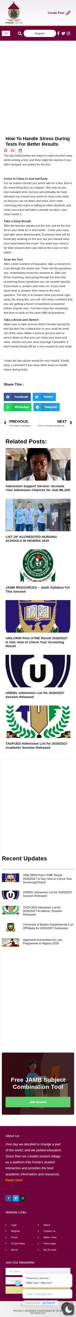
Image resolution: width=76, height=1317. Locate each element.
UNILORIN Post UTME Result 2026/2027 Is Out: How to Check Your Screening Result (37, 642)
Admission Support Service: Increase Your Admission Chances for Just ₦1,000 (38, 488)
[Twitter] (63, 33)
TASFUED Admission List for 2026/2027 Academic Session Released (37, 745)
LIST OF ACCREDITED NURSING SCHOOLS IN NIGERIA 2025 (31, 539)
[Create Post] (68, 13)
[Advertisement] (38, 83)
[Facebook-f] (58, 33)
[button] (68, 1309)
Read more (14, 1180)
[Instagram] (68, 33)
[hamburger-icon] (6, 33)
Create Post (56, 12)
